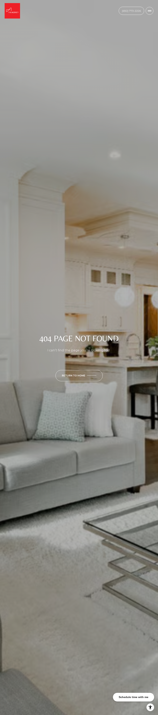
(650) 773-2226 (131, 11)
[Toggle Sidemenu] (149, 11)
